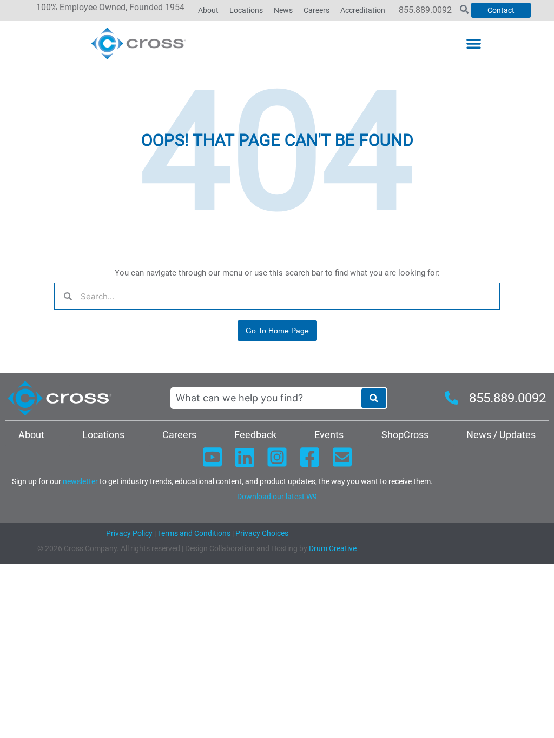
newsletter (80, 481)
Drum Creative (333, 548)
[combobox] (265, 398)
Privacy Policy (129, 533)
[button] (474, 44)
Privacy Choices (261, 533)
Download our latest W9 (277, 496)
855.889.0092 (425, 10)
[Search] (373, 398)
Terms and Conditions (193, 533)
